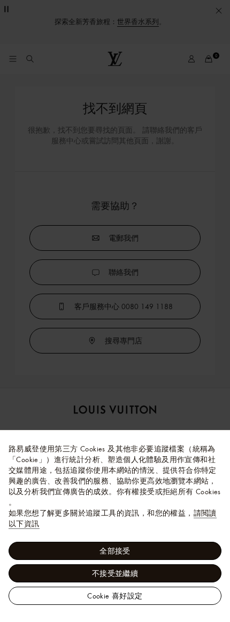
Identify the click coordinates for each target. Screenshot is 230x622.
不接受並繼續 (115, 573)
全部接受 (115, 551)
